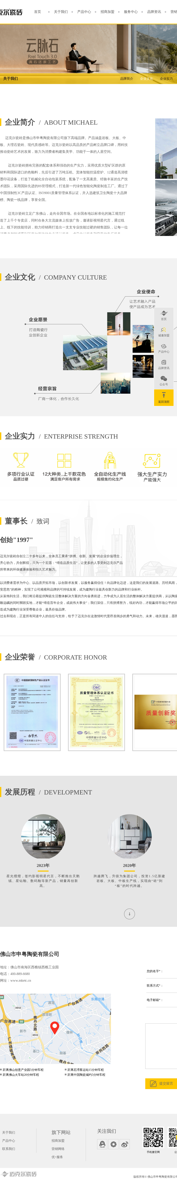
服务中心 (131, 12)
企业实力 (166, 78)
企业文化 (146, 78)
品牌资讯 (154, 12)
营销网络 (58, 1149)
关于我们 (61, 12)
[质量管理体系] (96, 712)
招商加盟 (107, 12)
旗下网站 (61, 1132)
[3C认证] (32, 712)
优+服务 (57, 1157)
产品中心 (84, 12)
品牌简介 (126, 78)
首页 (37, 12)
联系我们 (8, 1149)
